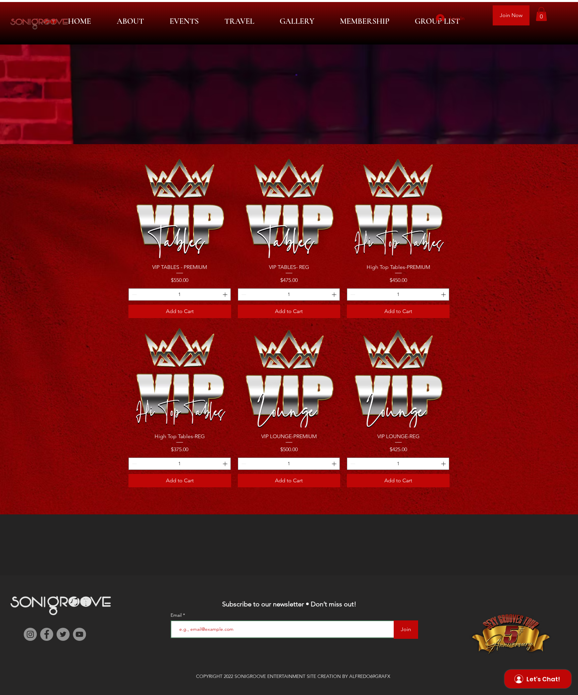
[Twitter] (63, 634)
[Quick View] (179, 207)
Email (177, 615)
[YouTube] (79, 634)
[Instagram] (30, 634)
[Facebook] (46, 634)
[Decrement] (133, 294)
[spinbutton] (179, 294)
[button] (541, 14)
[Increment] (225, 294)
